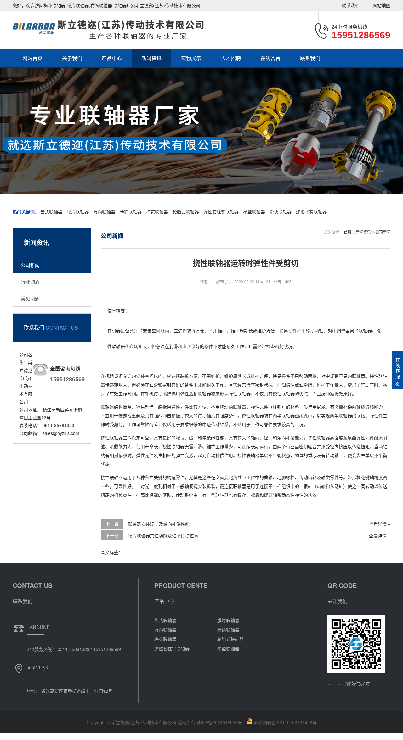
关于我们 (72, 58)
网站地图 (381, 5)
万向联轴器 (104, 211)
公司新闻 (30, 265)
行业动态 (30, 281)
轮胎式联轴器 (186, 211)
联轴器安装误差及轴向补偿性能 (159, 524)
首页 (347, 231)
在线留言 (270, 58)
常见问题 (30, 298)
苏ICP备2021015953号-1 (221, 722)
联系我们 (351, 5)
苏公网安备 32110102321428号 (285, 722)
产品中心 (112, 58)
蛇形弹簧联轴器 (311, 211)
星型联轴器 (254, 211)
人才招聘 (231, 58)
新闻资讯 (151, 58)
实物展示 (191, 58)
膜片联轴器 (78, 211)
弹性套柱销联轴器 (221, 211)
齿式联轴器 (51, 211)
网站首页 (32, 58)
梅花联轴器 (157, 211)
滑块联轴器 (281, 211)
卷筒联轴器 (131, 211)
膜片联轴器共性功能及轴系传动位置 (163, 535)
